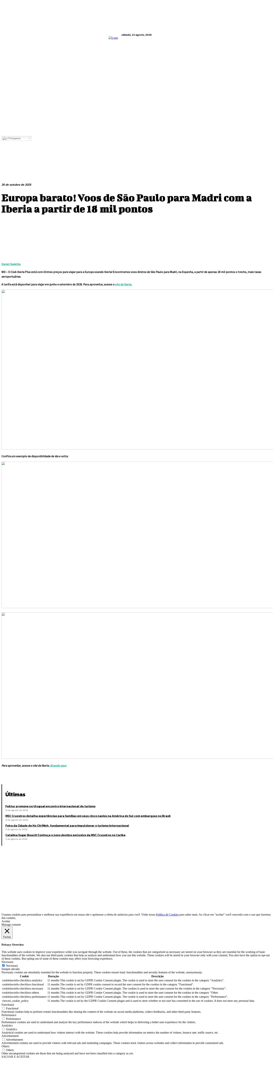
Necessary (12, 965)
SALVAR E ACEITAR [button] (15, 1056)
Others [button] (5, 1046)
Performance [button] (8, 1015)
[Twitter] (21, 774)
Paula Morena (30, 897)
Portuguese (14, 138)
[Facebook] (7, 774)
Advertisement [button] (10, 1035)
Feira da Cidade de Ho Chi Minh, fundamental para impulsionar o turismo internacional (67, 825)
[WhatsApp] (48, 774)
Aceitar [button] (5, 921)
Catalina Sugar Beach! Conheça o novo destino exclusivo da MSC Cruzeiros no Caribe (65, 835)
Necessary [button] (7, 962)
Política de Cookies (167, 914)
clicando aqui (57, 765)
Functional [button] (7, 1004)
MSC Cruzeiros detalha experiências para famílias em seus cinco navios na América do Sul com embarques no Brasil (88, 816)
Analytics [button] (7, 1025)
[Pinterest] (34, 774)
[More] (61, 775)
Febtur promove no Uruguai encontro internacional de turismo (50, 806)
